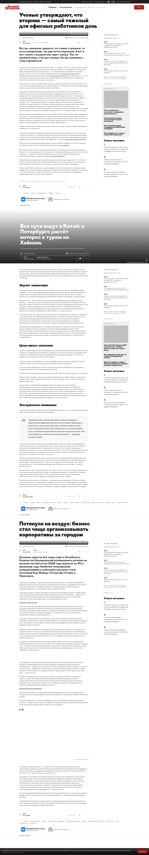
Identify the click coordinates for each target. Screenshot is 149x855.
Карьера (51, 193)
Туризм (39, 502)
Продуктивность (42, 193)
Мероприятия (80, 7)
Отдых (33, 502)
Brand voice (32, 823)
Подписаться (89, 2)
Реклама (91, 7)
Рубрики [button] (52, 7)
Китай (59, 502)
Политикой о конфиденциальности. (13, 852)
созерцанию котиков (69, 74)
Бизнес (118, 821)
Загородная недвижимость (96, 821)
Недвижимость (109, 821)
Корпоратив (60, 821)
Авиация (65, 502)
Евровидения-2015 (58, 76)
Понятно (142, 851)
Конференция (23, 823)
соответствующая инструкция (75, 139)
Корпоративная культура (73, 821)
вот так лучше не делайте (55, 156)
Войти (139, 7)
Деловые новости (74, 502)
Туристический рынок (49, 502)
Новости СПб (85, 502)
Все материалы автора (41, 42)
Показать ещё (108, 84)
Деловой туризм (35, 821)
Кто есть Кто (101, 7)
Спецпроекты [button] (66, 7)
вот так (75, 164)
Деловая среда (51, 821)
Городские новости (110, 502)
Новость (26, 193)
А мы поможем (63, 145)
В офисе (33, 193)
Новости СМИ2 (24, 205)
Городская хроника (123, 502)
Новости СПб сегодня (97, 502)
